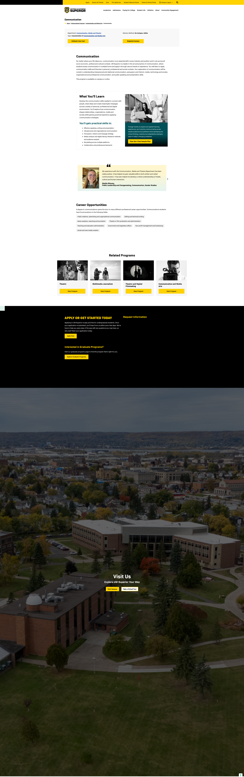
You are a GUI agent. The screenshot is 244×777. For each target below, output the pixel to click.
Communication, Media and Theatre (89, 33)
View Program (72, 291)
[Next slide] (167, 179)
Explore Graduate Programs (76, 357)
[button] (172, 2)
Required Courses (133, 41)
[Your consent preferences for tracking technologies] (240, 775)
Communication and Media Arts (94, 36)
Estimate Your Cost (78, 41)
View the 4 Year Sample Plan (141, 141)
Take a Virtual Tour (130, 589)
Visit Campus (112, 589)
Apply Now (70, 336)
